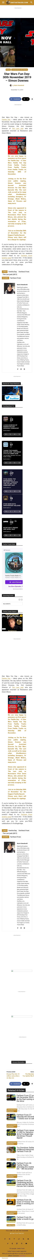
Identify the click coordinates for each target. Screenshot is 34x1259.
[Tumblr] (12, 1243)
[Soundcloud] (28, 1239)
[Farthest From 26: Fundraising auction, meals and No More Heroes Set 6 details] (11, 1183)
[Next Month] (22, 600)
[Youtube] (26, 1243)
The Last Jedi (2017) (10, 274)
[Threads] (24, 368)
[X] (22, 1243)
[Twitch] (17, 1243)
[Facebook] (17, 368)
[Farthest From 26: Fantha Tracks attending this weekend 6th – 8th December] (11, 1165)
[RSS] (23, 1239)
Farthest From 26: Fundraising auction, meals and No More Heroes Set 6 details (25, 1183)
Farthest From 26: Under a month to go (25, 1218)
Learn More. (22, 1256)
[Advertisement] (18, 11)
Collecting (11, 1159)
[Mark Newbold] (11, 85)
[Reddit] (19, 1239)
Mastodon (5, 1258)
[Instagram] (21, 368)
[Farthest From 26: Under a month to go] (11, 1219)
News (8, 70)
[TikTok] (8, 1243)
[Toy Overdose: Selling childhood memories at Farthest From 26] (11, 1150)
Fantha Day (6, 119)
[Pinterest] (14, 1239)
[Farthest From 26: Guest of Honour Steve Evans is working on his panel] (11, 1202)
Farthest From (24, 272)
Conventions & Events (19, 70)
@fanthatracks (17, 1233)
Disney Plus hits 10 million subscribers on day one (13, 1076)
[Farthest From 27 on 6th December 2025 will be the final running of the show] (11, 1098)
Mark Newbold (19, 85)
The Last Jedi (17, 128)
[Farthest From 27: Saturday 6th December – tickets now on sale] (11, 1117)
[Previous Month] (19, 600)
